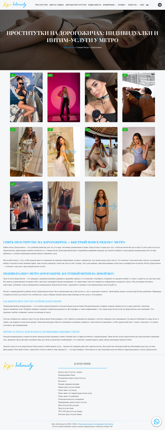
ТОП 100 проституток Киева (70, 411)
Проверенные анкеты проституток (72, 402)
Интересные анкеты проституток (72, 378)
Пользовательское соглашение (71, 399)
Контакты (62, 381)
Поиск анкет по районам (68, 396)
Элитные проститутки (75, 5)
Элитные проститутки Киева (70, 414)
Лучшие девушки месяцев (68, 384)
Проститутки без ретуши (68, 405)
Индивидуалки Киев (66, 375)
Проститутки (41, 5)
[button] (156, 421)
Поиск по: (132, 5)
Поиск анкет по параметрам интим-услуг (75, 393)
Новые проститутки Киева (69, 387)
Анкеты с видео (56, 5)
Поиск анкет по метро (67, 390)
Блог (142, 5)
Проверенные (109, 5)
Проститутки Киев (65, 408)
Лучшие (121, 5)
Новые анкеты (94, 5)
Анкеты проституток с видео (70, 372)
